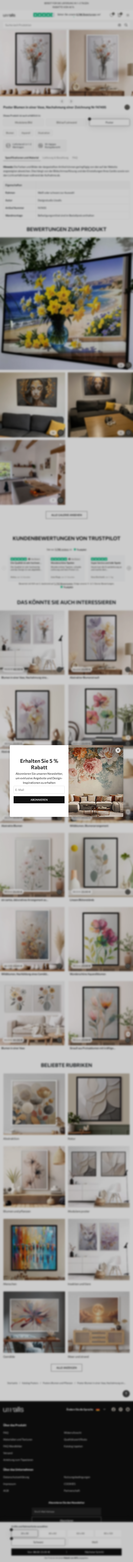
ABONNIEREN (39, 799)
